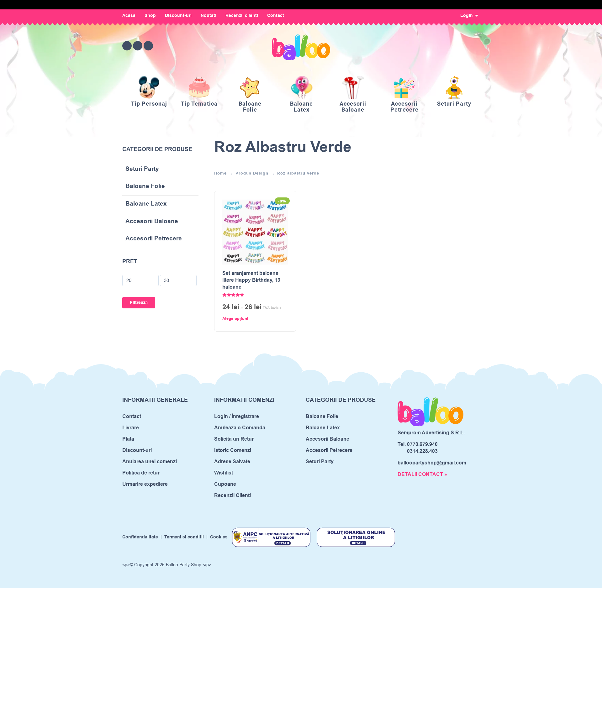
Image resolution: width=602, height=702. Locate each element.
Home (220, 173)
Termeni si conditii (184, 537)
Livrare (130, 427)
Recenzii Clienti (232, 495)
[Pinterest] (148, 45)
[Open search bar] (440, 45)
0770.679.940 (422, 444)
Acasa (128, 16)
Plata (128, 439)
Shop (150, 16)
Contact (275, 16)
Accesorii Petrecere (153, 239)
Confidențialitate (140, 537)
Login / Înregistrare (236, 416)
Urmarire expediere (145, 484)
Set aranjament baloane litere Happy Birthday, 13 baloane (251, 280)
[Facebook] (127, 45)
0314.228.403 (422, 451)
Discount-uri (178, 16)
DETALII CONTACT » (422, 474)
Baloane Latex (146, 204)
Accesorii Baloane (151, 222)
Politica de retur (141, 472)
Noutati (208, 16)
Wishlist (223, 472)
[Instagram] (137, 45)
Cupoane (225, 484)
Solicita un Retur (234, 439)
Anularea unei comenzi (149, 461)
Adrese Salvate (232, 461)
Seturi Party (142, 169)
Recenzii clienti (241, 16)
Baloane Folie (145, 187)
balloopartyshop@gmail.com (432, 462)
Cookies (219, 537)
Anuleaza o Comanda (239, 427)
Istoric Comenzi (232, 450)
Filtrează (139, 303)
